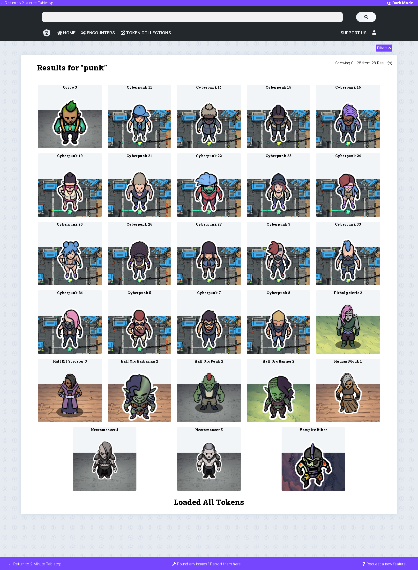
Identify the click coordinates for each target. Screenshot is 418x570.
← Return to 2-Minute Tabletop (26, 3)
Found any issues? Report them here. (209, 564)
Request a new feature (385, 564)
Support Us (353, 32)
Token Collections (148, 32)
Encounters (100, 32)
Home (68, 32)
